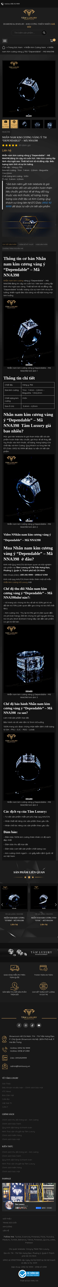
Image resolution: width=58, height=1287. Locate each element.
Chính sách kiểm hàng (12, 1135)
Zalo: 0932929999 (18, 1058)
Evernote (26, 1236)
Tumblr (14, 1239)
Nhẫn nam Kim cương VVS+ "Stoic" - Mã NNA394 (14, 919)
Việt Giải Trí (7, 1103)
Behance (22, 1239)
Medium (6, 1239)
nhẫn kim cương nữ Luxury (16, 582)
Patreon (29, 1242)
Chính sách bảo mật (11, 1139)
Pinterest (35, 1236)
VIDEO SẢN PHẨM (41, 244)
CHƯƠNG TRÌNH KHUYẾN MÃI (13, 248)
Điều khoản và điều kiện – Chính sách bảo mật (22, 1087)
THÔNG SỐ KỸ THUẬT (26, 244)
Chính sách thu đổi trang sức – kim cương (20, 1120)
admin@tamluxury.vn (20, 1066)
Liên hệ (6, 1231)
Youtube (50, 1236)
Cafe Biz (5, 1099)
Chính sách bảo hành (11, 1124)
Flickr (43, 1236)
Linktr (52, 1239)
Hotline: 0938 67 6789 (20, 1051)
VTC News (6, 1091)
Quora (46, 1239)
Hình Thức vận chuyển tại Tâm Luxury (18, 1131)
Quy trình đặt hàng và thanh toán (17, 1127)
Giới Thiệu (6, 1083)
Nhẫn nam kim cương (13, 280)
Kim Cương (7, 1227)
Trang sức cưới (9, 1223)
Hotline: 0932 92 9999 (20, 1048)
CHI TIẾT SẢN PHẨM (9, 244)
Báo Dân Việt (8, 1095)
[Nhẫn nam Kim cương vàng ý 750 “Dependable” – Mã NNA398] (24, 124)
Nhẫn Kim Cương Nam (35, 47)
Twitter (18, 1236)
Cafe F (5, 1107)
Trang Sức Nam (15, 47)
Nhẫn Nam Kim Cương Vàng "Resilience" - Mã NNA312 (44, 919)
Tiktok (30, 1239)
